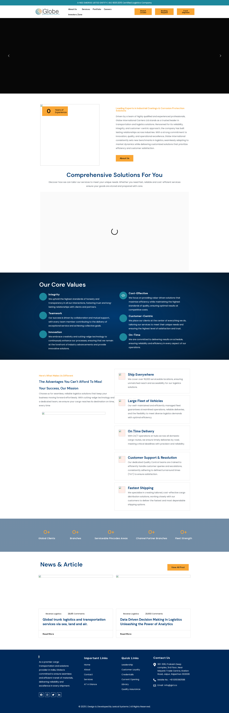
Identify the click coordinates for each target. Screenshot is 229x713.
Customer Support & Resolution (152, 458)
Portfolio (97, 9)
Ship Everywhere (141, 374)
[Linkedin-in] (59, 694)
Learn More (114, 242)
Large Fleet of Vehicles (145, 401)
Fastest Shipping (140, 488)
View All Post (178, 567)
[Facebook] (41, 694)
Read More (48, 634)
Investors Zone (75, 14)
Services (86, 9)
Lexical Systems (120, 706)
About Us (72, 9)
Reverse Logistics (53, 613)
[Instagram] (47, 694)
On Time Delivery (141, 431)
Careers (107, 9)
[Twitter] (53, 694)
